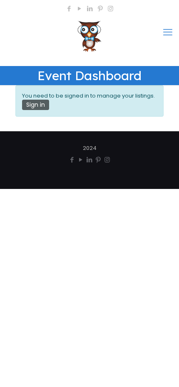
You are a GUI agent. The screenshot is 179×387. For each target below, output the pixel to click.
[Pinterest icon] (100, 8)
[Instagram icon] (110, 8)
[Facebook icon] (69, 8)
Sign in (35, 104)
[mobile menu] (168, 32)
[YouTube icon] (79, 8)
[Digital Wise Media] (89, 38)
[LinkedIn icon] (90, 8)
